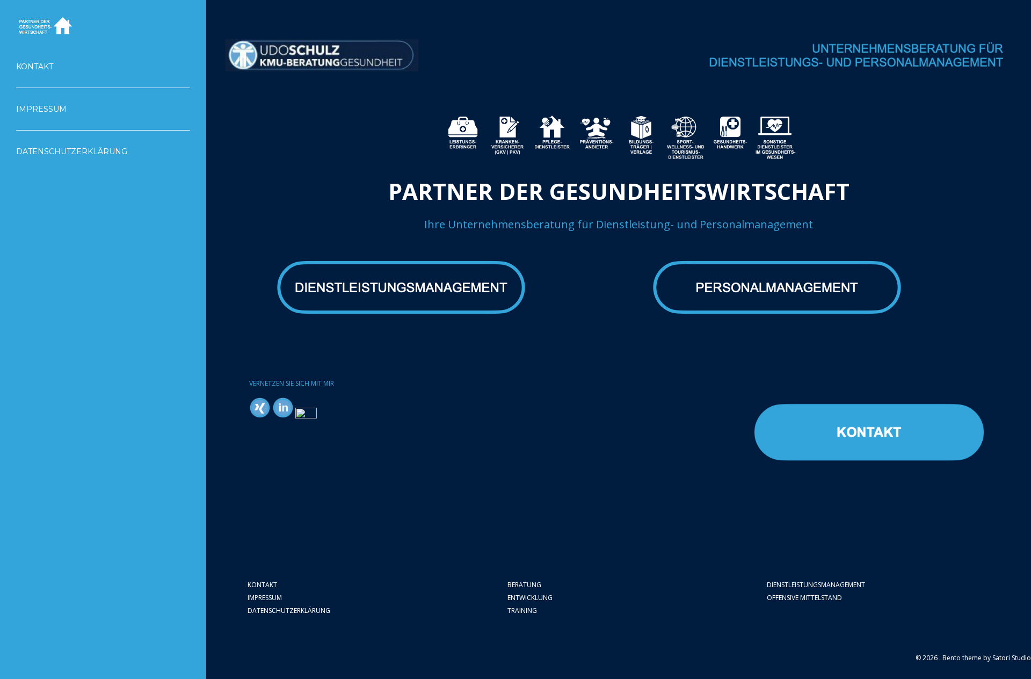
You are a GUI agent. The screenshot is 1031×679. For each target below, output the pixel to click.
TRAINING (522, 610)
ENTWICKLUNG (530, 597)
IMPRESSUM (265, 597)
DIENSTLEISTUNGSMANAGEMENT (816, 584)
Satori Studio (1011, 657)
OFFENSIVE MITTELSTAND (804, 597)
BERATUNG (524, 584)
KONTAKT (262, 584)
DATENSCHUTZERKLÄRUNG (289, 610)
